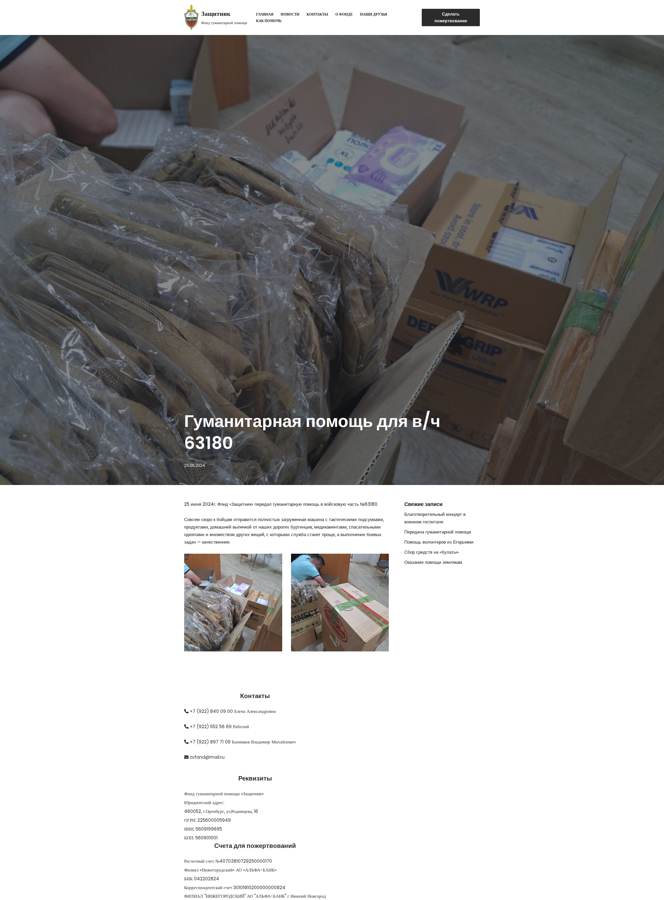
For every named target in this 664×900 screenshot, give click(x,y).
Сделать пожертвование (450, 17)
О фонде (344, 14)
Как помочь (268, 20)
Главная (264, 14)
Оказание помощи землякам (433, 562)
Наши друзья (373, 14)
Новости (290, 14)
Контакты (317, 14)
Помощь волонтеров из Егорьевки (439, 542)
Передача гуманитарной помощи (437, 532)
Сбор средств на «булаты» (431, 552)
